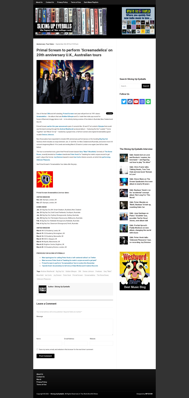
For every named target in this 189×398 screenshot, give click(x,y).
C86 (48, 113)
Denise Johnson (88, 271)
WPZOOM (148, 394)
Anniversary (41, 44)
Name (39, 339)
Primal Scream (68, 113)
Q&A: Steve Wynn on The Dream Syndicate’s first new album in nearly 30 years (141, 181)
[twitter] (124, 101)
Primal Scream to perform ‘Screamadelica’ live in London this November (68, 263)
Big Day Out (103, 139)
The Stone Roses (103, 275)
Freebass (59, 154)
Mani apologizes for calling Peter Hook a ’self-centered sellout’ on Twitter (69, 257)
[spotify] (148, 101)
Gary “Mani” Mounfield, (87, 152)
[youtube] (136, 101)
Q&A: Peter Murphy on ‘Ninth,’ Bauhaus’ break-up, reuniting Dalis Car (140, 204)
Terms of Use (76, 2)
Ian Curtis (77, 157)
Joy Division (58, 157)
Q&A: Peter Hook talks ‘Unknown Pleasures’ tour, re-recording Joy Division (140, 239)
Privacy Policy (62, 2)
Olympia (101, 126)
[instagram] (142, 101)
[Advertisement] (136, 55)
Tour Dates (50, 44)
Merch (39, 379)
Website (92, 339)
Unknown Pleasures (44, 279)
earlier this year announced (57, 126)
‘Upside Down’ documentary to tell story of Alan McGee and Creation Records (70, 266)
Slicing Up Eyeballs (62, 287)
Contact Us (50, 2)
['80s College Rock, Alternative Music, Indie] (71, 21)
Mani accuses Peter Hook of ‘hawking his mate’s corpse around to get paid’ (69, 260)
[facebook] (130, 101)
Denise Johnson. (48, 134)
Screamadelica (41, 116)
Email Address (69, 339)
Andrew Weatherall (66, 129)
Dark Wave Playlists (91, 2)
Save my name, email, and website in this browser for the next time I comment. (66, 349)
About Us (39, 2)
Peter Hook (74, 154)
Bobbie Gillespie (68, 116)
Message (40, 316)
